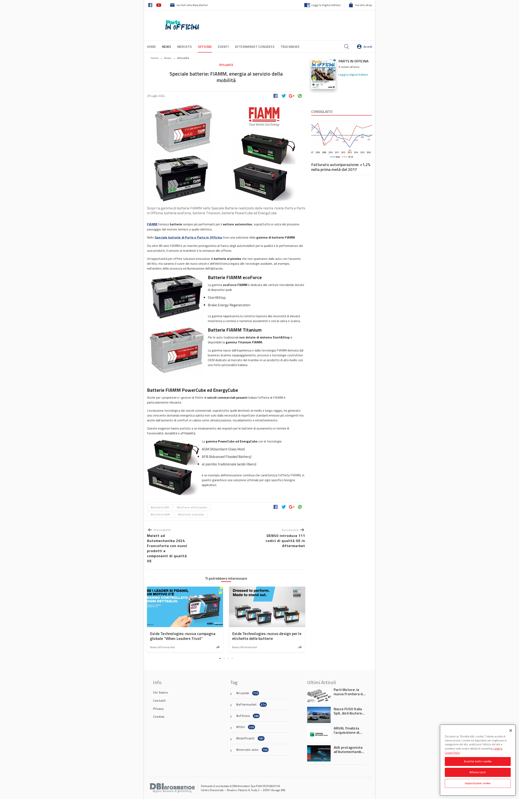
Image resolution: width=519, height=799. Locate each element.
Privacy (158, 708)
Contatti (159, 700)
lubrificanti (251, 738)
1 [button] (220, 659)
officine (248, 715)
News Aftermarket (162, 647)
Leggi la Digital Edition (326, 5)
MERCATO (184, 46)
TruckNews (290, 46)
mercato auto (253, 749)
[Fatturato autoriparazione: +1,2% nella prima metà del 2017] (341, 139)
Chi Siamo (160, 692)
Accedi (368, 46)
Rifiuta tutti (478, 772)
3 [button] (228, 659)
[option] (185, 619)
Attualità (183, 58)
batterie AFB (160, 507)
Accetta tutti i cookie (477, 761)
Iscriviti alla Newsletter (192, 5)
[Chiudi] (510, 730)
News (168, 58)
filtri (246, 726)
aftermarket (252, 704)
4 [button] (232, 659)
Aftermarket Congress (255, 46)
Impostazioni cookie (477, 783)
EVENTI (223, 46)
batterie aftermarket (193, 507)
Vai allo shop (363, 5)
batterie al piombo (192, 514)
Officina (205, 46)
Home (151, 46)
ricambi (248, 693)
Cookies (158, 716)
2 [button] (224, 659)
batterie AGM (161, 514)
